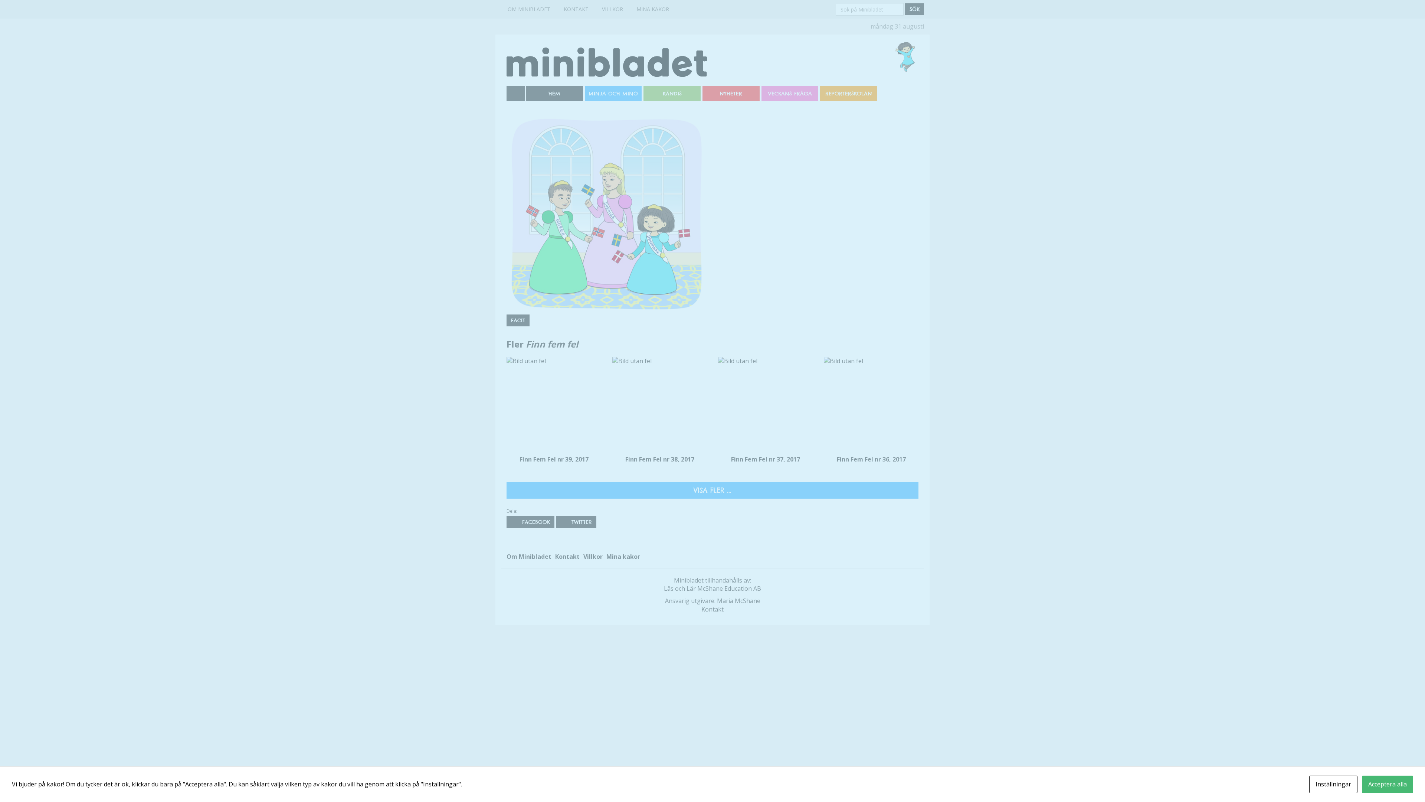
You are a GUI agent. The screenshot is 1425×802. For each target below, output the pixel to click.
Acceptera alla (1387, 784)
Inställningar (1333, 784)
